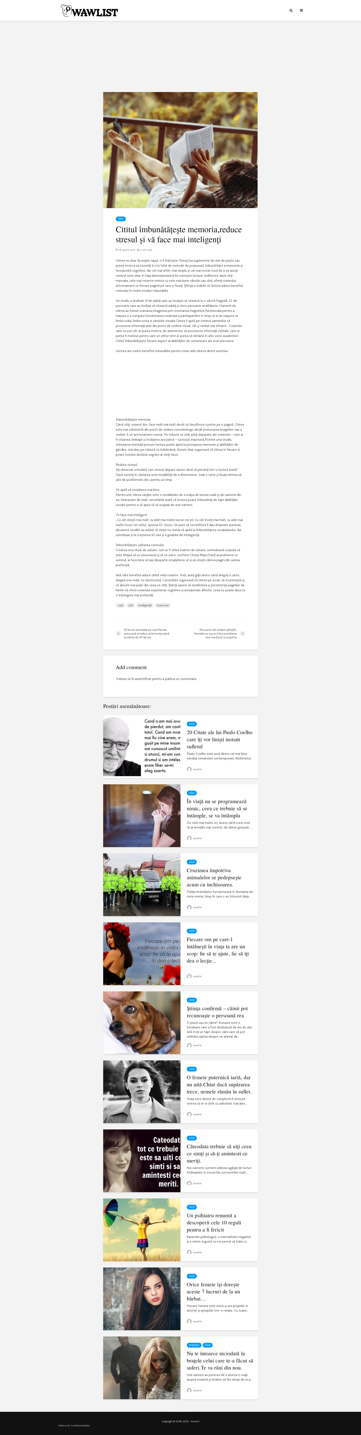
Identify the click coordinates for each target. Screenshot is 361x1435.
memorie (163, 605)
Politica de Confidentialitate (74, 1425)
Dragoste (194, 1345)
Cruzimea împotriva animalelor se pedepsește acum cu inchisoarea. (214, 877)
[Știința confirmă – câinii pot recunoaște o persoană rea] (141, 1022)
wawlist (197, 769)
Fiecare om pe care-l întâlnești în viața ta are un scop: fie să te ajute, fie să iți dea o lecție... (218, 950)
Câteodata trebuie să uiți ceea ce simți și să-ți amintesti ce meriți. (219, 1153)
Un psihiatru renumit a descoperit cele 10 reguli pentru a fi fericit (214, 1222)
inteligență (145, 605)
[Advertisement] (180, 56)
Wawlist (195, 1421)
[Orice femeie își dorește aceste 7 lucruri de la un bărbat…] (141, 1299)
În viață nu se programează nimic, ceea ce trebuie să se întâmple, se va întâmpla (217, 808)
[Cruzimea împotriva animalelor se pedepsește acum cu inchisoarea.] (141, 884)
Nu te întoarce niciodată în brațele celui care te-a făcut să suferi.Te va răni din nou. (220, 1360)
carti (120, 605)
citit (130, 605)
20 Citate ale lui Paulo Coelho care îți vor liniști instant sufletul (219, 739)
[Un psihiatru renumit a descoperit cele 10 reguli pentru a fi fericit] (141, 1229)
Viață (120, 219)
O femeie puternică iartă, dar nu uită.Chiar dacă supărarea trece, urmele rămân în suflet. (219, 1084)
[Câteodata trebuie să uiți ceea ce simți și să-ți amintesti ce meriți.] (141, 1160)
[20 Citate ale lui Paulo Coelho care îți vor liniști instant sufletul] (141, 746)
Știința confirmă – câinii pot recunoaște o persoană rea (217, 1012)
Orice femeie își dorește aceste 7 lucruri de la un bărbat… (213, 1291)
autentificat (143, 679)
